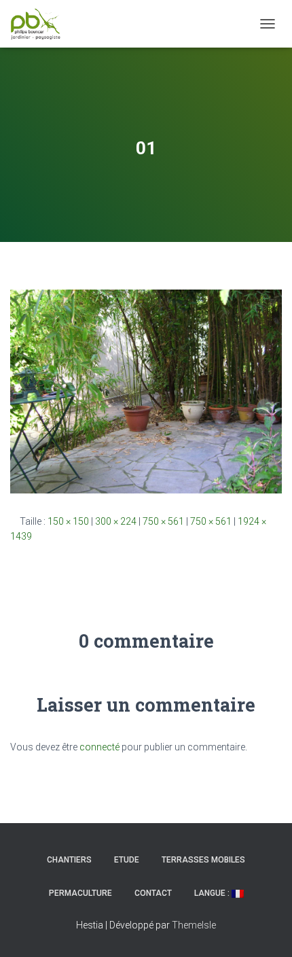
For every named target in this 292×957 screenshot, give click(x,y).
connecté (99, 747)
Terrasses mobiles (203, 860)
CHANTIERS (69, 860)
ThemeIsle (194, 925)
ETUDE (126, 860)
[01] (146, 390)
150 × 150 (68, 521)
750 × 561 (163, 521)
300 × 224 (115, 521)
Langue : (213, 893)
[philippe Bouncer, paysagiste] (40, 24)
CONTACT (153, 893)
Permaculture (80, 893)
